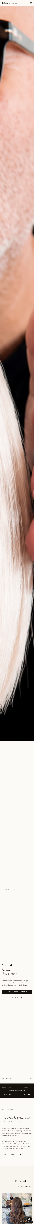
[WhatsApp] (29, 1219)
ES (24, 3)
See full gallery (25, 1186)
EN (27, 3)
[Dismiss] (32, 1222)
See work (16, 997)
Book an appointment (16, 992)
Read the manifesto (10, 1154)
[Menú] (31, 3)
